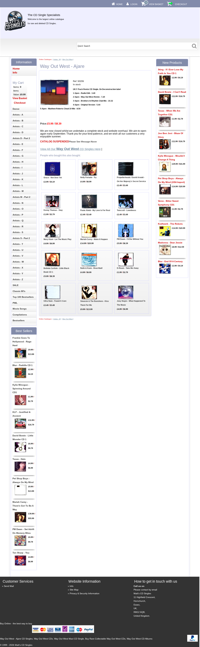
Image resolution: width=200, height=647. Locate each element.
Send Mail (9, 586)
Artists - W (56, 59)
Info (71, 586)
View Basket (156, 4)
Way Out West (67, 59)
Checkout (181, 4)
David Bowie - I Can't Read (172, 92)
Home (119, 4)
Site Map (74, 589)
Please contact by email (145, 589)
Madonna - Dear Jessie (170, 242)
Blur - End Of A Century (170, 261)
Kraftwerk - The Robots (170, 224)
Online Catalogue (45, 59)
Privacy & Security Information (84, 593)
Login (133, 4)
